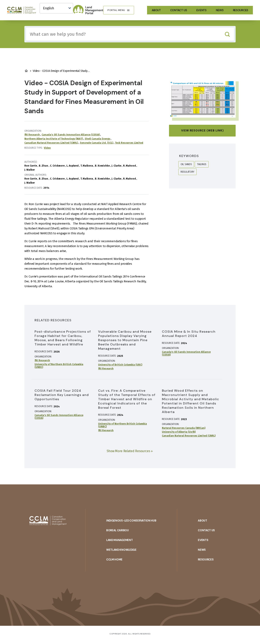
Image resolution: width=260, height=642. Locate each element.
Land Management (119, 540)
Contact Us (178, 10)
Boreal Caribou (117, 530)
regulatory (187, 171)
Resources (240, 10)
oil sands (186, 164)
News (220, 10)
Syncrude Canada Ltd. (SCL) (96, 142)
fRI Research (32, 134)
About (156, 10)
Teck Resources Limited (129, 142)
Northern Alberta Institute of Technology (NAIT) (53, 138)
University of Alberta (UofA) (179, 431)
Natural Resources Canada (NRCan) (183, 428)
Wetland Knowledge (121, 550)
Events (201, 10)
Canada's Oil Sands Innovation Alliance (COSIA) (71, 134)
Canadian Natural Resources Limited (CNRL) (51, 142)
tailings (201, 164)
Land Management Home (26, 71)
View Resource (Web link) (202, 130)
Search (227, 34)
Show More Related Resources (128, 451)
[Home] (23, 10)
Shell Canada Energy (97, 138)
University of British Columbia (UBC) (120, 364)
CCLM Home (114, 559)
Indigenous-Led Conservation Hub (131, 520)
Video (47, 147)
